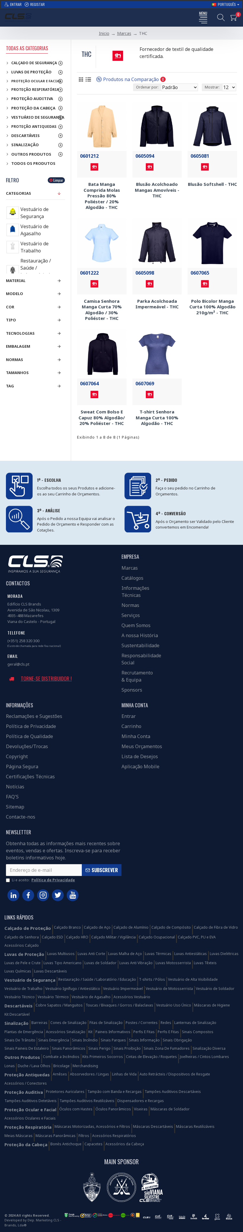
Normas (14, 359)
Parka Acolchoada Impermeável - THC (157, 304)
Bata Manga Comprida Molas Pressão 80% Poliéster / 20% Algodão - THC (102, 195)
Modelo (14, 293)
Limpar (58, 180)
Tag (10, 386)
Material (15, 280)
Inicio (104, 33)
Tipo (11, 320)
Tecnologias (20, 333)
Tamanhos (17, 372)
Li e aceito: (43, 879)
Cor (10, 307)
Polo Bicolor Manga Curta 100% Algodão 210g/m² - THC (212, 306)
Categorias (18, 193)
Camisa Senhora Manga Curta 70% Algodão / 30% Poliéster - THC (102, 309)
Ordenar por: (147, 87)
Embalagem (18, 346)
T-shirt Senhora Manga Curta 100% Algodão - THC (157, 417)
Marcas (124, 33)
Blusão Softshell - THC (212, 184)
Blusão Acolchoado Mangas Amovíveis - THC (157, 190)
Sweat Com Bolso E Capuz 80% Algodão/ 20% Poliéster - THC (102, 417)
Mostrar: (212, 87)
